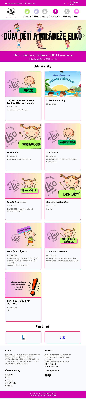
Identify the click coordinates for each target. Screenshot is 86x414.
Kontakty (10, 386)
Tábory (9, 380)
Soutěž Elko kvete (16, 202)
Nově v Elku (13, 152)
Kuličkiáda (52, 152)
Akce (9, 377)
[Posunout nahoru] (81, 409)
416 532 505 (31, 3)
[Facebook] (64, 3)
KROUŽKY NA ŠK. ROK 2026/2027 (18, 302)
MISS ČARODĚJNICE (17, 251)
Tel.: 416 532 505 (50, 364)
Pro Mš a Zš (11, 383)
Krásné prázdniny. (56, 100)
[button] (76, 13)
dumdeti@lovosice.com (15, 3)
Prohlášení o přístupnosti (37, 395)
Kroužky (10, 375)
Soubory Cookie (51, 395)
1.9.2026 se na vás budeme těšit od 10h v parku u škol (21, 101)
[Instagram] (67, 3)
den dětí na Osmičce (57, 202)
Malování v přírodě (56, 251)
